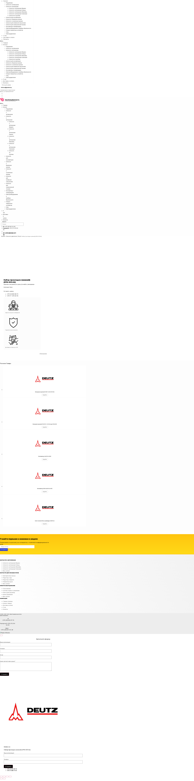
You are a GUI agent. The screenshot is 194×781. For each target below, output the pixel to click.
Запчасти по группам (14, 15)
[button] (16, 41)
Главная (5, 43)
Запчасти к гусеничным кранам (14, 21)
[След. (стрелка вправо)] (4, 778)
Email (1, 544)
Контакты (6, 39)
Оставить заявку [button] (9, 291)
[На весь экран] (7, 776)
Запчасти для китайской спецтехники (16, 22)
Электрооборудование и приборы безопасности (18, 28)
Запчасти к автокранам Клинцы (17, 10)
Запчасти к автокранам (12, 6)
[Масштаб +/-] (10, 776)
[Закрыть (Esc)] (1, 776)
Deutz (19, 236)
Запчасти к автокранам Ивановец (18, 12)
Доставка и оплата (8, 37)
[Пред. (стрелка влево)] (1, 778)
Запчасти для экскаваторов (13, 17)
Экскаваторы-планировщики (13, 26)
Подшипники (9, 2)
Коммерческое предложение (8, 90)
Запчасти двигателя (11, 236)
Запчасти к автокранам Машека (17, 8)
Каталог (5, 1)
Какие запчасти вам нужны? (7, 661)
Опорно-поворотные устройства (14, 30)
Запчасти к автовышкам (12, 4)
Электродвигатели (11, 33)
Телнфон (2, 648)
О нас (5, 35)
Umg (7, 32)
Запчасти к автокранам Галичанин (18, 13)
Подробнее (45, 394)
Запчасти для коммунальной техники (16, 24)
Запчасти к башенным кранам (14, 19)
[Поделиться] (4, 776)
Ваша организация (5, 642)
